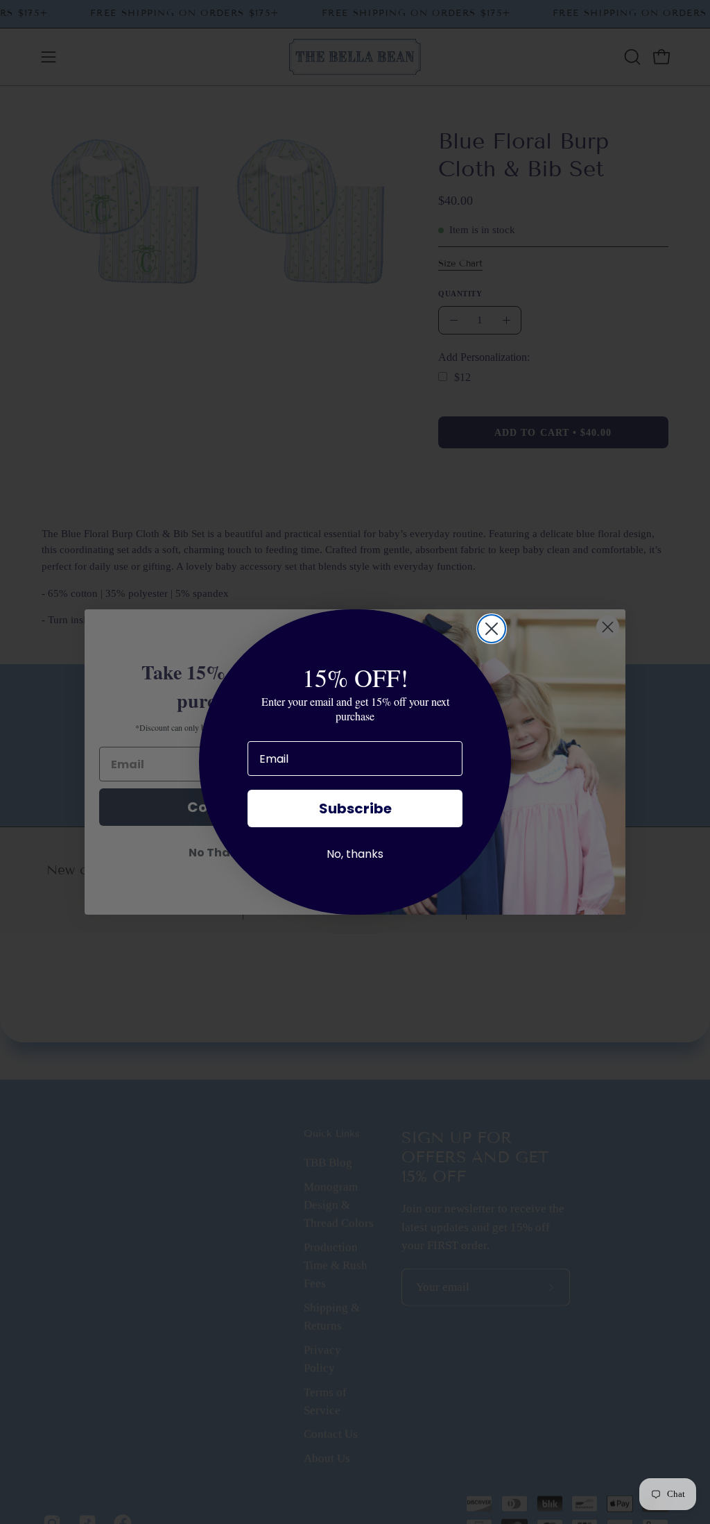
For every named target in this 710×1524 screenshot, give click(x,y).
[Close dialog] (491, 629)
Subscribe (355, 808)
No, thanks (355, 854)
